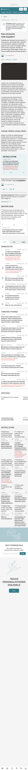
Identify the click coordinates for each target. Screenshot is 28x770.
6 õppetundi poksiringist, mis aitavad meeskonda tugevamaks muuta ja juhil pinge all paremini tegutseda (12, 329)
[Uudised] (7, 768)
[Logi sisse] (25, 768)
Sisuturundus (12, 284)
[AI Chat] (21, 768)
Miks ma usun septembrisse (13, 305)
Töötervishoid (5, 201)
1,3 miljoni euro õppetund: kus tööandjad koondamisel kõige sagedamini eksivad (11, 162)
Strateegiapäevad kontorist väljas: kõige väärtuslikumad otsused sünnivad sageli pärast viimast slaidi (13, 231)
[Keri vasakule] (2, 225)
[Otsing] (16, 768)
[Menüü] (2, 768)
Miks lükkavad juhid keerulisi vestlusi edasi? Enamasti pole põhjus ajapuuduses (7, 499)
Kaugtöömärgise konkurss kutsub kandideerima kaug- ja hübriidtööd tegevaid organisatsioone (11, 339)
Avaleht (3, 12)
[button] (10, 553)
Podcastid (21, 12)
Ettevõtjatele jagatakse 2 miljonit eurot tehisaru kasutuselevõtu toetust (12, 297)
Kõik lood (8, 12)
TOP (6, 276)
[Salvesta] (26, 250)
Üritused (15, 12)
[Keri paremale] (25, 225)
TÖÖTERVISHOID (5, 20)
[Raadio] (12, 768)
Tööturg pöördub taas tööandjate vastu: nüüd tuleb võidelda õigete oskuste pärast (14, 267)
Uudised (7, 249)
